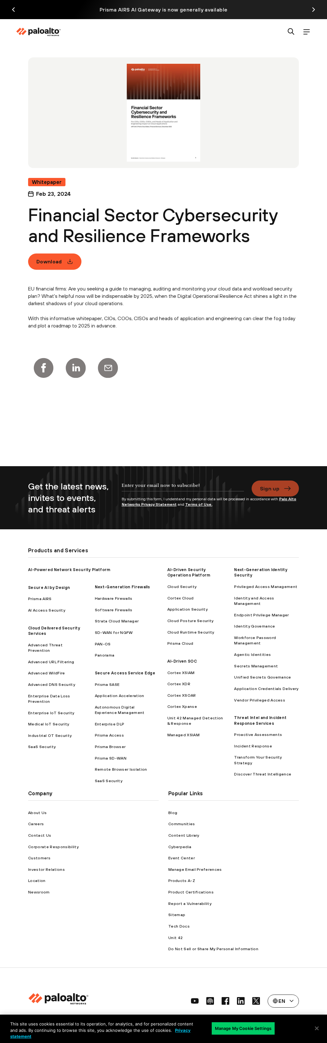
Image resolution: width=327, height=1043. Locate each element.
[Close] (317, 1028)
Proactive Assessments (258, 734)
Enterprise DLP (109, 724)
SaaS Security (42, 746)
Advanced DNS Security (51, 684)
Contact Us (39, 835)
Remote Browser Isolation (121, 769)
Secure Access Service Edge (125, 673)
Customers (39, 858)
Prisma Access (109, 735)
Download (49, 261)
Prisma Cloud (180, 643)
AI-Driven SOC (182, 661)
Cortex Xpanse (182, 706)
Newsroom (39, 892)
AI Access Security (46, 610)
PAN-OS (103, 644)
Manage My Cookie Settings (243, 1028)
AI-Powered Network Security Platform (69, 569)
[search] (291, 32)
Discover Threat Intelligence (262, 774)
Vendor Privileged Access (259, 700)
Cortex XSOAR (181, 695)
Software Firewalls (114, 609)
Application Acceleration (119, 695)
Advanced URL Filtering (51, 661)
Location (37, 880)
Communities (181, 823)
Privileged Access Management (265, 586)
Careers (36, 823)
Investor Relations (46, 869)
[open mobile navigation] (306, 32)
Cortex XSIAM (181, 672)
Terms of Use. (198, 504)
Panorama (105, 655)
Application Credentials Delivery (266, 688)
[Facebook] (43, 368)
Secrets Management (256, 666)
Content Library (183, 835)
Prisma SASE (107, 684)
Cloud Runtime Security (190, 632)
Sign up (269, 488)
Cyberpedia (179, 846)
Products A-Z (181, 880)
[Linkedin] (75, 368)
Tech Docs (179, 926)
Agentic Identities (252, 654)
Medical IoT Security (48, 724)
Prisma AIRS (40, 598)
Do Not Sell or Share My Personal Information (213, 948)
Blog (172, 812)
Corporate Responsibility (53, 846)
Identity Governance (254, 626)
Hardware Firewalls (114, 598)
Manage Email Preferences (195, 869)
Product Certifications (191, 892)
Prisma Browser (110, 746)
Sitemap (176, 914)
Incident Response (253, 746)
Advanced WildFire (46, 673)
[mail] (108, 368)
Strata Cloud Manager (117, 621)
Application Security (187, 609)
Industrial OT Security (50, 735)
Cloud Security (181, 586)
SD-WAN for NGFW (114, 632)
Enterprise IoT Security (51, 712)
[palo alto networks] (38, 32)
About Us (37, 812)
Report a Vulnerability (189, 903)
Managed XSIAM (183, 734)
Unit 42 (175, 937)
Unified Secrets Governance (262, 677)
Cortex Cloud (180, 598)
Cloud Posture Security (190, 620)
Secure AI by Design (49, 587)
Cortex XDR (178, 683)
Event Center (181, 858)
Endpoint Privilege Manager (261, 615)
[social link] (195, 1001)
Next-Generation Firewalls (122, 586)
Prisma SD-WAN (110, 758)
